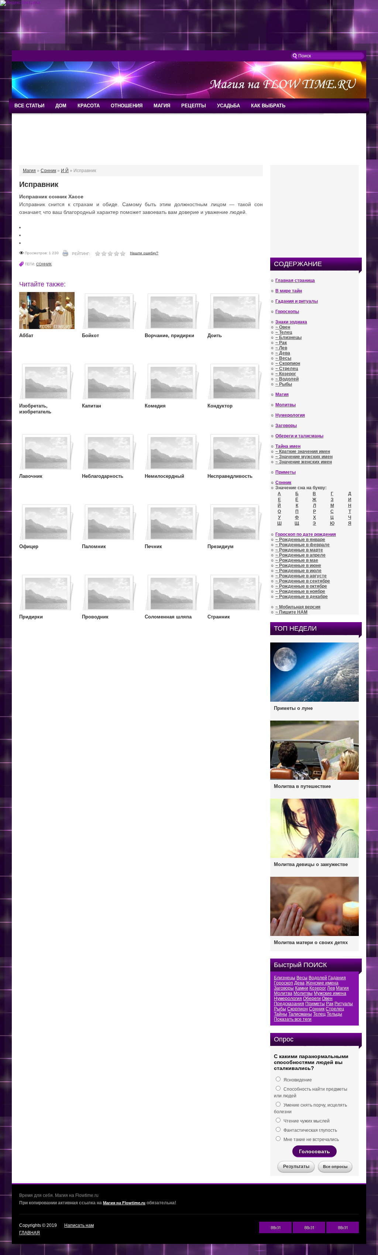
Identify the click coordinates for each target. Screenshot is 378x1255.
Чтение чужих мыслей (306, 1121)
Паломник (94, 546)
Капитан (91, 406)
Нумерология (288, 998)
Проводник (95, 617)
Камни (301, 988)
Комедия (155, 406)
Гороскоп (283, 983)
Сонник (44, 264)
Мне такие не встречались (310, 1139)
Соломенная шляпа (168, 617)
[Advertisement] (189, 28)
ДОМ (60, 105)
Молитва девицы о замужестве (311, 864)
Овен (327, 998)
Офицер (28, 546)
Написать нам (79, 1225)
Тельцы (334, 1014)
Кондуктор (220, 406)
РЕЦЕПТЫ (193, 105)
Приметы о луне (293, 708)
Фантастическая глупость (309, 1130)
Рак (329, 1003)
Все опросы (335, 1166)
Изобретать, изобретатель (35, 409)
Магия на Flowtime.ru (124, 1203)
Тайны (280, 1014)
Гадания (337, 977)
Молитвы (303, 993)
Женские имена (322, 983)
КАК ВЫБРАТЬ (268, 105)
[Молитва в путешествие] (314, 779)
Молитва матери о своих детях (311, 942)
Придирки (31, 617)
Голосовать (314, 1151)
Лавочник (30, 476)
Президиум (220, 546)
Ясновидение (297, 1080)
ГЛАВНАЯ (29, 1232)
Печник (153, 546)
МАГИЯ (162, 105)
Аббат (26, 335)
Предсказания (289, 1003)
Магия (342, 988)
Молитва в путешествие (302, 786)
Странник (218, 617)
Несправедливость (229, 476)
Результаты (296, 1166)
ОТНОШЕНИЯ (126, 105)
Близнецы (284, 977)
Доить (214, 335)
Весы (301, 977)
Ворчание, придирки (169, 335)
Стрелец (335, 1008)
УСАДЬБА (228, 105)
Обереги (312, 998)
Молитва (283, 993)
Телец (319, 1014)
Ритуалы (343, 1003)
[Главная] (189, 97)
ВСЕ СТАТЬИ (29, 105)
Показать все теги (293, 1019)
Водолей (318, 977)
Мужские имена (330, 993)
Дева (299, 983)
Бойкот (90, 335)
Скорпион (297, 1008)
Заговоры (284, 988)
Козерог (317, 988)
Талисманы (300, 1014)
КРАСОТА (89, 105)
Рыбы (280, 1008)
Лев (331, 988)
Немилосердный (164, 476)
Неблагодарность (102, 476)
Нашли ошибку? (144, 253)
